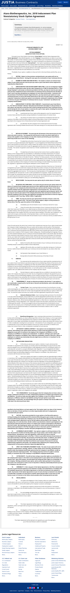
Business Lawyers (6, 541)
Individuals (22, 537)
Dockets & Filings (6, 573)
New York (21, 571)
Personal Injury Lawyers (8, 552)
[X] (40, 588)
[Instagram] (34, 588)
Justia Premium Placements (58, 565)
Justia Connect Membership (58, 560)
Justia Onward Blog (56, 573)
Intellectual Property (40, 546)
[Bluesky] (38, 588)
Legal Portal (21, 590)
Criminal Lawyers (6, 544)
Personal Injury (22, 552)
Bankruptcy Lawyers (7, 539)
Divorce (20, 544)
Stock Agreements (30, 19)
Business (37, 537)
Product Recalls (39, 567)
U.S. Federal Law (7, 558)
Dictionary (54, 539)
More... (3, 554)
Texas (20, 573)
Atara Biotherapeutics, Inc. (24, 8)
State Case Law (22, 565)
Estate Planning (23, 548)
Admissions (54, 541)
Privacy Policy (46, 590)
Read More (18, 35)
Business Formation (40, 539)
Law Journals (54, 548)
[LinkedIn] (28, 588)
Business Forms (39, 565)
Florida (20, 569)
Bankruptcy (21, 539)
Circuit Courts (5, 569)
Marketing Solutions (57, 5)
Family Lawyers (6, 550)
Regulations (5, 565)
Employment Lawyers (7, 546)
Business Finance (20, 19)
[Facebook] (32, 588)
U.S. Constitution (6, 560)
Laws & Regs (40, 5)
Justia (2, 8)
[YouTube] (30, 588)
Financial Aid (54, 544)
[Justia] (7, 2)
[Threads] (36, 588)
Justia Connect (13, 590)
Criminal (21, 541)
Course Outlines (55, 546)
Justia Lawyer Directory (57, 563)
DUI (20, 546)
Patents (37, 569)
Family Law (21, 550)
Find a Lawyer (5, 5)
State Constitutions (23, 560)
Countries (37, 573)
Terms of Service (38, 590)
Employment (38, 544)
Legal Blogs (38, 563)
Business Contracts (13, 8)
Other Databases (40, 558)
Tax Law (37, 552)
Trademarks (38, 571)
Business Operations (40, 541)
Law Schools (32, 5)
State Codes (22, 563)
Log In (59, 2)
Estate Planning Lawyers (8, 548)
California (21, 567)
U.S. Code (4, 563)
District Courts (6, 571)
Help (31, 590)
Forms (6, 8)
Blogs (52, 550)
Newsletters (48, 5)
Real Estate (38, 550)
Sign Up (65, 2)
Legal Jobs (37, 560)
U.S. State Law (23, 558)
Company (27, 590)
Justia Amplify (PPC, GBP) (57, 571)
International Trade (40, 548)
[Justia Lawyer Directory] (42, 588)
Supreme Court (6, 567)
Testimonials (54, 575)
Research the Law (22, 5)
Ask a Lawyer (13, 5)
